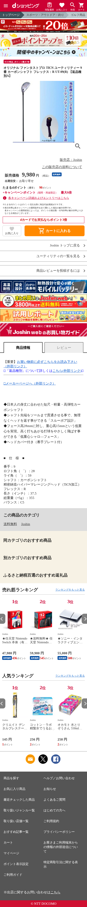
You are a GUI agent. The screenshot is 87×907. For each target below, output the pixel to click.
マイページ (11, 853)
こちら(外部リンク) (66, 370)
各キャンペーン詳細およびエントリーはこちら (38, 198)
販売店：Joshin (71, 160)
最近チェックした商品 (19, 799)
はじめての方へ (54, 810)
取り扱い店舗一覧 (16, 821)
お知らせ (50, 789)
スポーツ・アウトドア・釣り (45, 15)
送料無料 (10, 524)
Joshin (25, 524)
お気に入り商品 (14, 789)
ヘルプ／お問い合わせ (59, 778)
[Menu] (6, 6)
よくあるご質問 (54, 799)
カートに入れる (54, 231)
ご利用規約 (51, 821)
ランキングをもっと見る (70, 589)
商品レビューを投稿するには (58, 270)
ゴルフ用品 (78, 15)
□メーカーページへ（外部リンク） (30, 383)
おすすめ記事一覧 (16, 831)
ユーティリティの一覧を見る (58, 256)
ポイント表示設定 (16, 864)
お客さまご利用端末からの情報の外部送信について (61, 847)
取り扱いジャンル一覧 (19, 810)
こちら (55, 892)
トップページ (11, 15)
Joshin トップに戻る (65, 245)
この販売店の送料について (62, 167)
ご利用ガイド (13, 874)
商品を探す (11, 778)
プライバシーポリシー (59, 831)
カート (8, 842)
